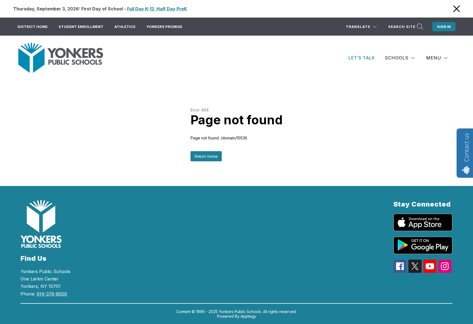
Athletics (124, 26)
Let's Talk (361, 58)
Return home (206, 156)
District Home (33, 26)
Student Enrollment (81, 26)
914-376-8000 (52, 294)
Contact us (466, 147)
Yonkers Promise (164, 26)
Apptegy (248, 316)
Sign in (444, 26)
